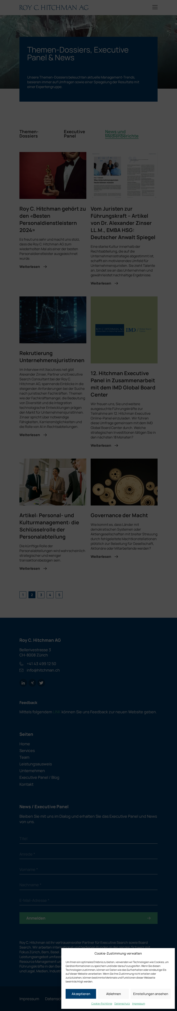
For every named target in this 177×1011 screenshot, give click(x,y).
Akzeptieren (81, 994)
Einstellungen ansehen (150, 994)
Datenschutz (122, 1003)
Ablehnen (113, 994)
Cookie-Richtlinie (101, 1003)
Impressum (138, 1003)
